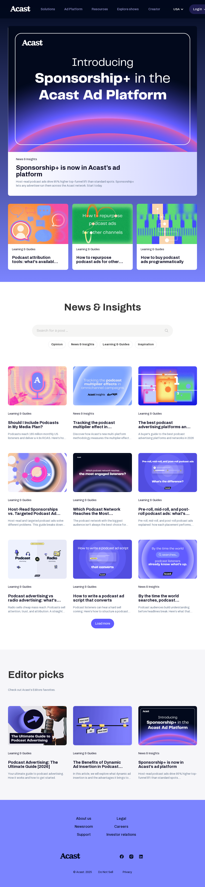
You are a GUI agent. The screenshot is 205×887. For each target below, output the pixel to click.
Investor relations (121, 835)
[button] (48, 9)
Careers (121, 827)
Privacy (127, 872)
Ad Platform (73, 9)
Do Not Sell (105, 872)
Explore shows (128, 9)
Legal (121, 819)
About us (83, 819)
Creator (154, 9)
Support (84, 835)
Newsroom (84, 827)
